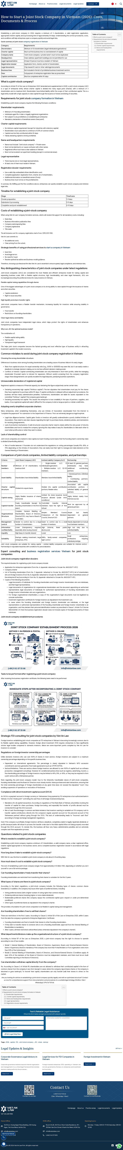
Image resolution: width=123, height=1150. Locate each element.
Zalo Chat (3, 1144)
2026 (7, 1042)
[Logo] (9, 4)
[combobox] (5, 1028)
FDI (17, 1042)
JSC (35, 1042)
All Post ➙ (119, 1048)
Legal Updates (78, 4)
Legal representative (13, 1001)
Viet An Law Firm (116, 4)
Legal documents (65, 4)
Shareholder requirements (14, 994)
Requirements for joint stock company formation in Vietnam (22, 992)
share (40, 1042)
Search (121, 4)
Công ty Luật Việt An (112, 4)
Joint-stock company (26, 1042)
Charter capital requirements (16, 997)
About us (42, 4)
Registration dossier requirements (17, 1003)
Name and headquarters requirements (18, 999)
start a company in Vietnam (58, 247)
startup (45, 1042)
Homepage (33, 4)
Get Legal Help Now (13, 1034)
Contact (92, 4)
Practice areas (52, 4)
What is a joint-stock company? (13, 990)
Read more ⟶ (6, 1074)
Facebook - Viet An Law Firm (113, 1145)
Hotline (3, 1137)
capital (12, 1042)
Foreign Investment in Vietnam (97, 1057)
